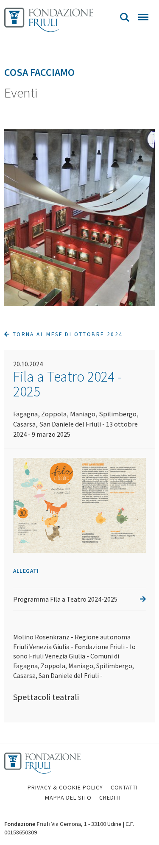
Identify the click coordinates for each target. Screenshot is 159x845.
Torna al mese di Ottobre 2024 (66, 334)
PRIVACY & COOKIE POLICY (65, 787)
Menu (143, 17)
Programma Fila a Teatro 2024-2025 (65, 599)
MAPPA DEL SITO (68, 797)
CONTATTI (124, 787)
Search (124, 17)
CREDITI (110, 797)
